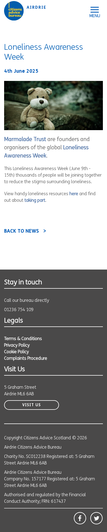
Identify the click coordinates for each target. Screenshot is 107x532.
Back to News (21, 231)
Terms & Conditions (23, 339)
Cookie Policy (16, 352)
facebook (80, 518)
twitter (96, 518)
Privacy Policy (17, 345)
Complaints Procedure (25, 358)
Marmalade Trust (25, 139)
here (73, 194)
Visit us (31, 405)
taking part (34, 200)
